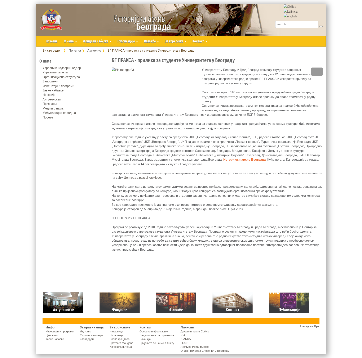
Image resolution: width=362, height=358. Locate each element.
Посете (48, 117)
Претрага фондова (121, 343)
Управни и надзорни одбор (62, 68)
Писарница (116, 335)
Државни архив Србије (195, 331)
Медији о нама (53, 108)
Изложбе (150, 41)
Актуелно (94, 50)
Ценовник (52, 335)
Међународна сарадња (59, 113)
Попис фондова (119, 339)
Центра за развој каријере (142, 177)
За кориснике (174, 41)
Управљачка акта (55, 72)
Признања (50, 103)
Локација (145, 339)
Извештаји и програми (58, 86)
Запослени (50, 81)
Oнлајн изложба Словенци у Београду (205, 350)
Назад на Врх (309, 326)
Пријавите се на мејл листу (157, 343)
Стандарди (87, 339)
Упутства (85, 331)
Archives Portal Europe (195, 346)
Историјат (50, 94)
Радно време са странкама (157, 335)
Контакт (199, 41)
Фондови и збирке (96, 41)
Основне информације (154, 331)
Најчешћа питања (121, 346)
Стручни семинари (91, 335)
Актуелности (52, 99)
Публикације (126, 41)
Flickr (184, 343)
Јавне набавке (53, 90)
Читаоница (116, 331)
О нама (69, 41)
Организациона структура (61, 77)
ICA (183, 335)
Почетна (52, 41)
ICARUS (186, 339)
